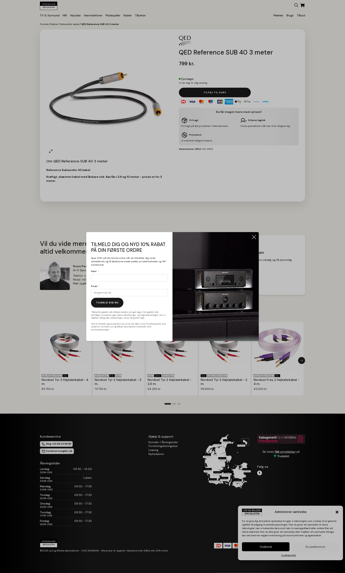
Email (94, 286)
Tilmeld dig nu (107, 302)
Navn (94, 271)
